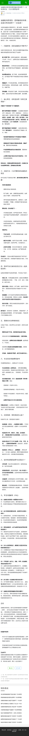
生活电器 (15, 730)
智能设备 (14, 731)
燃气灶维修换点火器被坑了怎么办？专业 (11, 703)
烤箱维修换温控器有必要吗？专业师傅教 (11, 697)
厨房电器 (9, 13)
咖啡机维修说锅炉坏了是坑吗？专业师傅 (11, 716)
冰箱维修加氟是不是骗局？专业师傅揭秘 (11, 709)
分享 (19, 668)
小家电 (19, 730)
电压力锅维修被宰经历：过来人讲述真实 (11, 713)
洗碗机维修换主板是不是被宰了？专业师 (11, 700)
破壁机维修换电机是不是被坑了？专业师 (11, 719)
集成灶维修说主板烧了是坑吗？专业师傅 (11, 722)
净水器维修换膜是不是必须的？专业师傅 (11, 694)
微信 (11, 668)
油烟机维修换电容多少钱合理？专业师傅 (11, 706)
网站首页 (4, 730)
